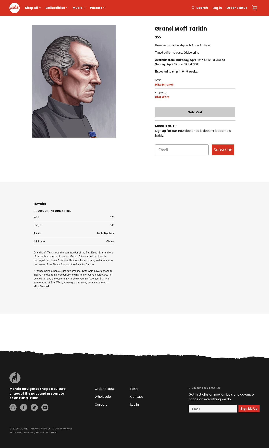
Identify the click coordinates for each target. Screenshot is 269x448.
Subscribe (223, 149)
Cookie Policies (62, 428)
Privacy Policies (41, 428)
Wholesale (103, 396)
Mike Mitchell (164, 85)
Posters (96, 8)
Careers (101, 404)
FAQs (134, 389)
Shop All (31, 8)
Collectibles (55, 8)
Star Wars (162, 97)
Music (77, 8)
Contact (136, 396)
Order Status (236, 8)
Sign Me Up (249, 408)
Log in (217, 8)
